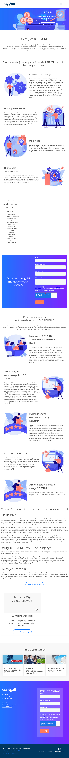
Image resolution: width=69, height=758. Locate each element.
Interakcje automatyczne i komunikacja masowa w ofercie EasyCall (34, 670)
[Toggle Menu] (61, 4)
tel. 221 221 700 (7, 707)
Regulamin (15, 753)
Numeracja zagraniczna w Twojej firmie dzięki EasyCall (56, 670)
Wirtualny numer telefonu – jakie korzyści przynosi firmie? (12, 670)
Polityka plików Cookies (9, 751)
